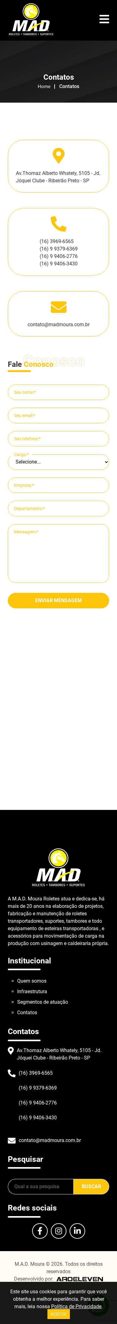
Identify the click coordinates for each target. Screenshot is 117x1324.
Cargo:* (21, 454)
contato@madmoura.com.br (58, 324)
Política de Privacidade (76, 1306)
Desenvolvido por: (33, 1279)
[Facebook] (40, 1231)
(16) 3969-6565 (57, 241)
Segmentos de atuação (42, 1002)
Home (44, 86)
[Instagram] (58, 1231)
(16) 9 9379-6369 (59, 249)
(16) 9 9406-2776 (59, 256)
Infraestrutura (32, 991)
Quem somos (31, 981)
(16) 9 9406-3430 (59, 264)
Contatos (27, 1012)
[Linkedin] (77, 1231)
